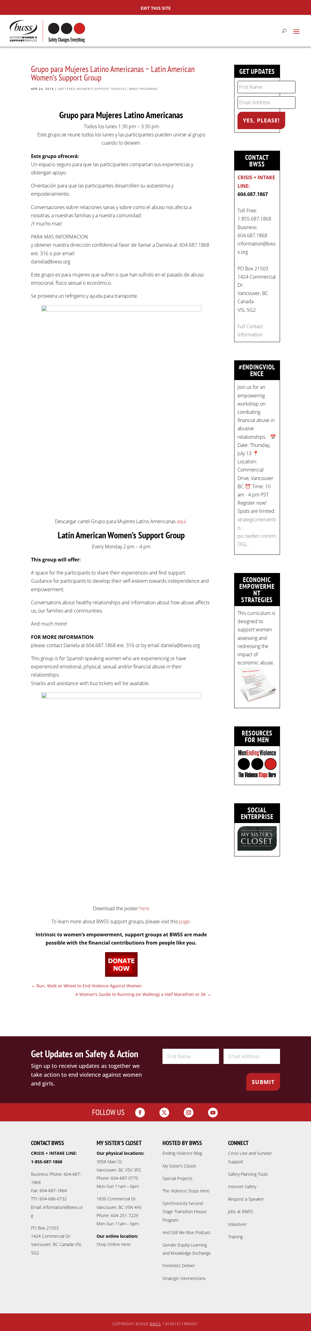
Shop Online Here (114, 1244)
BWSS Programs (143, 89)
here (144, 908)
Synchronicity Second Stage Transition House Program (184, 1211)
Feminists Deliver (178, 1265)
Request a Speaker (246, 1199)
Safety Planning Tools (248, 1174)
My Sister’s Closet (179, 1166)
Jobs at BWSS (240, 1211)
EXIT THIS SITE (156, 8)
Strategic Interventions (184, 1278)
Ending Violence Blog (182, 1153)
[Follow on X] (164, 1112)
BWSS (155, 1323)
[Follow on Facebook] (140, 1112)
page (184, 921)
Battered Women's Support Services (92, 89)
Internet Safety (242, 1186)
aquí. (182, 521)
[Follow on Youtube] (213, 1112)
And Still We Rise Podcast (186, 1232)
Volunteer (237, 1224)
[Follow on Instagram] (188, 1112)
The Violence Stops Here (186, 1191)
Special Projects (177, 1178)
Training (235, 1237)
